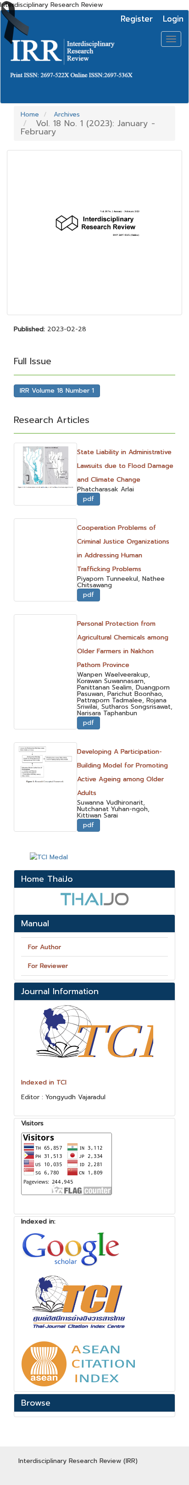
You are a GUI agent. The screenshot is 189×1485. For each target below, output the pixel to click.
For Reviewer (48, 966)
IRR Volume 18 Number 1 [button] (57, 390)
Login (173, 19)
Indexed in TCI (44, 1082)
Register (137, 19)
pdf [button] (88, 499)
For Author (44, 947)
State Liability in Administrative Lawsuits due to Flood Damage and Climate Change (125, 465)
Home (30, 114)
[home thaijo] (94, 898)
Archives (67, 114)
